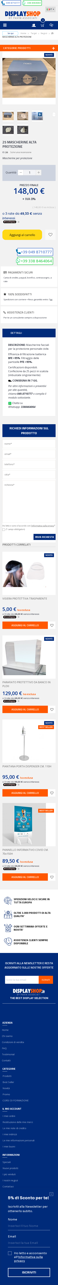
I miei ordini (8, 1116)
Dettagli (16, 333)
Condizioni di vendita (13, 1042)
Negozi (44, 33)
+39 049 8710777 (36, 251)
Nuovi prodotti (10, 1168)
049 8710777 (13, 2)
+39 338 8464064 (36, 260)
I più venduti (9, 1174)
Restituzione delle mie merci (17, 1122)
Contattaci (8, 1186)
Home (23, 33)
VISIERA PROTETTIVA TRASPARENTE (24, 598)
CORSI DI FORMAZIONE (15, 1100)
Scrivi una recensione (20, 152)
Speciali (6, 1162)
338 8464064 (34, 2)
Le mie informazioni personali (18, 1140)
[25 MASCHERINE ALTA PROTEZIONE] (8, 116)
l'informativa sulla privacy (42, 525)
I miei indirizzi (9, 1134)
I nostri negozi (10, 1180)
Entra (35, 22)
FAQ (4, 1048)
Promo (6, 1094)
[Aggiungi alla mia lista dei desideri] (50, 235)
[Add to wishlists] (51, 625)
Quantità (11, 172)
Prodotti (6, 1076)
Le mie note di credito (14, 1128)
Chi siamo (7, 1036)
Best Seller (8, 1082)
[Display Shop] (29, 15)
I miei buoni (8, 1146)
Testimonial (8, 1054)
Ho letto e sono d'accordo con (28, 525)
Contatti (6, 1060)
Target (34, 33)
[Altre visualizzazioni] (4, 114)
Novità (6, 1088)
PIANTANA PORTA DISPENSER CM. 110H (26, 766)
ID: (3, 152)
